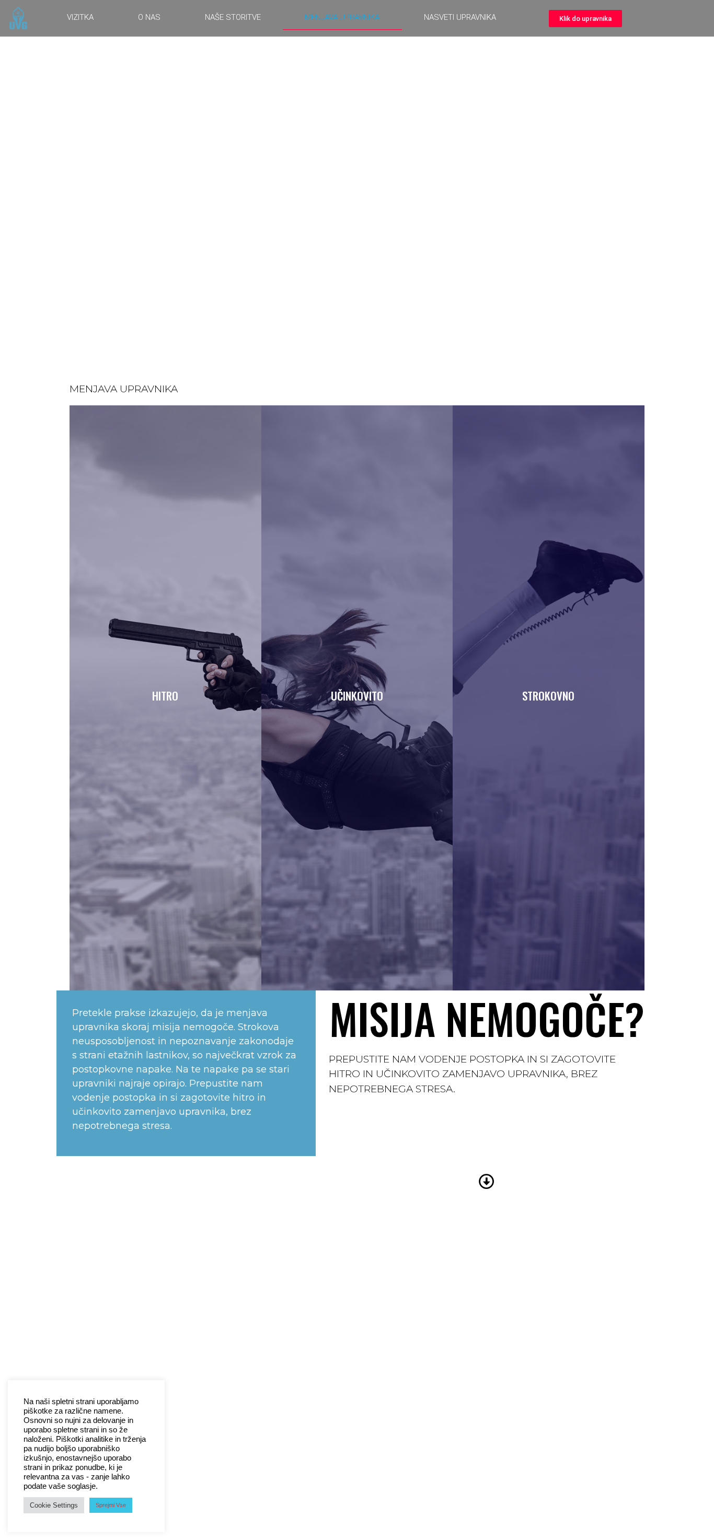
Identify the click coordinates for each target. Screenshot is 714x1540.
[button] (585, 18)
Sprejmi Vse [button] (111, 1505)
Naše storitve (233, 17)
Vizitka (80, 17)
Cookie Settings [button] (54, 1505)
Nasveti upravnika (460, 17)
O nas (149, 17)
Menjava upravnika (342, 17)
